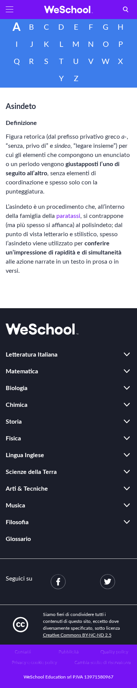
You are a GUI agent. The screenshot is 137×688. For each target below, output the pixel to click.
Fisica (13, 438)
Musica (15, 505)
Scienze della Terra (31, 472)
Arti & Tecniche (27, 489)
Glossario (18, 539)
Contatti (23, 652)
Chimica (16, 405)
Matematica (22, 371)
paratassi (68, 216)
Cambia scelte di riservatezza (103, 662)
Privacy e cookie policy (34, 662)
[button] (9, 9)
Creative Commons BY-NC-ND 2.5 (77, 635)
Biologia (16, 388)
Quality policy (114, 652)
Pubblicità (69, 652)
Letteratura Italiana (31, 355)
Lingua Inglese (25, 455)
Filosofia (17, 522)
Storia (14, 422)
